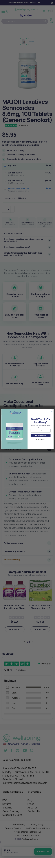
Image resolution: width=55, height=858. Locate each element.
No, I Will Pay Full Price (40, 439)
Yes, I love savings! (40, 435)
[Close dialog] (52, 410)
